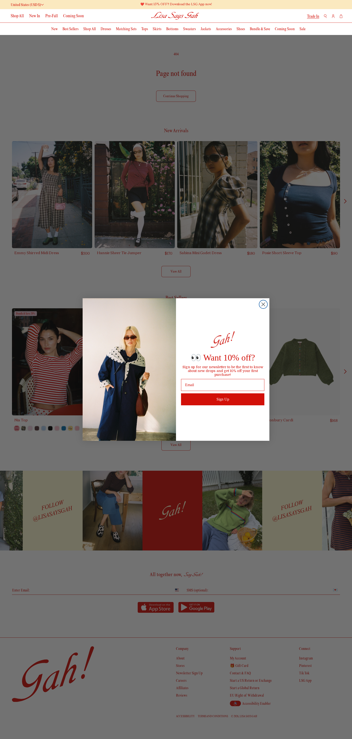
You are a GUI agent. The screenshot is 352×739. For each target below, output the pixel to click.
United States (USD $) (26, 4)
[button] (325, 16)
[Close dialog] (263, 304)
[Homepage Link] (175, 15)
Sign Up (222, 399)
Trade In (313, 16)
